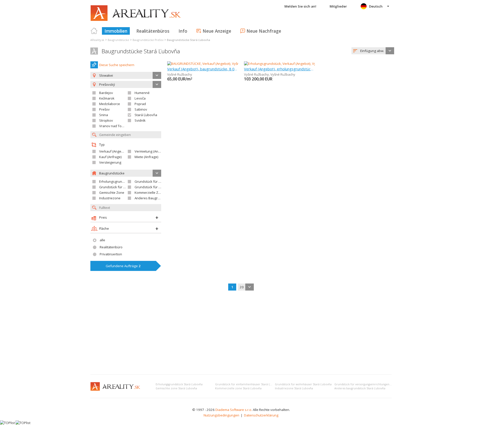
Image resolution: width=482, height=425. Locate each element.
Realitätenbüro (111, 247)
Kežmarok (106, 98)
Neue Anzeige (217, 31)
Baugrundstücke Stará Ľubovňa (141, 51)
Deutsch (376, 6)
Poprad (140, 104)
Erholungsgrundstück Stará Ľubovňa (179, 384)
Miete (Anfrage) (146, 157)
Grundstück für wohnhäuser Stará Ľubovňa (303, 384)
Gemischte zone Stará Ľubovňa (176, 388)
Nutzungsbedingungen (221, 415)
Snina (103, 115)
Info (182, 31)
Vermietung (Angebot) (151, 151)
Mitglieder (338, 6)
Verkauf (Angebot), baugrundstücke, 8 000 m (202, 68)
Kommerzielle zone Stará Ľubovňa (238, 388)
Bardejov (106, 92)
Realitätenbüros (152, 31)
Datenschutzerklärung (261, 415)
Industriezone (109, 198)
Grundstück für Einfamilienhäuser (160, 181)
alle (102, 240)
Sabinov (141, 109)
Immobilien (115, 31)
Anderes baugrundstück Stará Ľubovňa (359, 388)
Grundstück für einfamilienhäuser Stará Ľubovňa (247, 384)
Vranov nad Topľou (113, 126)
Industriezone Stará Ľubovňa (294, 388)
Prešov (104, 109)
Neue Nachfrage (264, 31)
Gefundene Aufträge (123, 266)
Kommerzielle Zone (149, 192)
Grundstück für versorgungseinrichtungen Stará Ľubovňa (371, 384)
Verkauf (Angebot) (113, 151)
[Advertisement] (241, 333)
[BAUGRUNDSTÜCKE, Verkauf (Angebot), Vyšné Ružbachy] (210, 63)
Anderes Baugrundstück (153, 198)
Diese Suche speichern (116, 65)
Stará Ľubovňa (146, 115)
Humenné (142, 92)
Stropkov (106, 120)
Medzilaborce (109, 104)
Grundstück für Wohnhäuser (121, 187)
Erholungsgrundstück (115, 181)
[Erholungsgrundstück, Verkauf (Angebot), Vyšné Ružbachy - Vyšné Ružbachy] (302, 63)
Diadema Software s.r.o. (233, 409)
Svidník (140, 120)
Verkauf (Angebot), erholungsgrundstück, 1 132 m (279, 68)
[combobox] (372, 50)
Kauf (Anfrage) (110, 157)
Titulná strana (94, 31)
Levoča (140, 98)
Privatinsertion (111, 254)
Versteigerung (110, 162)
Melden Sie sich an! (300, 6)
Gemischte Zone (111, 192)
